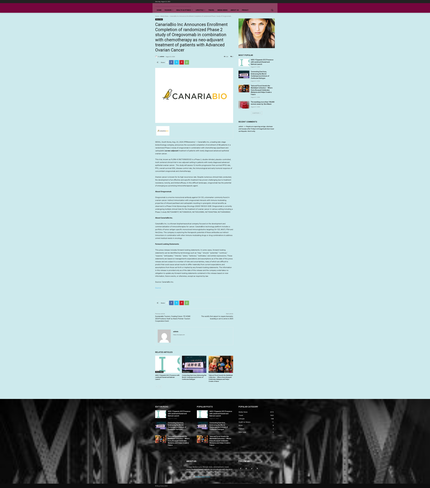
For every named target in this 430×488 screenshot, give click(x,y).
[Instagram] (246, 468)
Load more (255, 113)
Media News (164, 16)
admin (162, 56)
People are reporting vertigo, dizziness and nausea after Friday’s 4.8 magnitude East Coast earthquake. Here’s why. (256, 128)
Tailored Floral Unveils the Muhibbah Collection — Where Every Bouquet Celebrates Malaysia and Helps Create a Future (261, 90)
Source (158, 288)
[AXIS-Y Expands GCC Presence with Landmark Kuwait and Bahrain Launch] (167, 364)
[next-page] (160, 386)
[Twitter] (176, 62)
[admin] (156, 56)
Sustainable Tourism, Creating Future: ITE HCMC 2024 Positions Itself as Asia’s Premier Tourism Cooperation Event (173, 318)
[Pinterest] (181, 62)
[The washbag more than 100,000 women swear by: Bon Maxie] (244, 105)
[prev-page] (156, 386)
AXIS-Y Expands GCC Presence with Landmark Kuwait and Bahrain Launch (167, 377)
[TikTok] (251, 468)
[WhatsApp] (187, 62)
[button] (272, 10)
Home (157, 16)
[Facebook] (171, 62)
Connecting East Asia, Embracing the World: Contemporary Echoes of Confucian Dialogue (194, 377)
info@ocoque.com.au (203, 477)
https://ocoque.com (179, 334)
